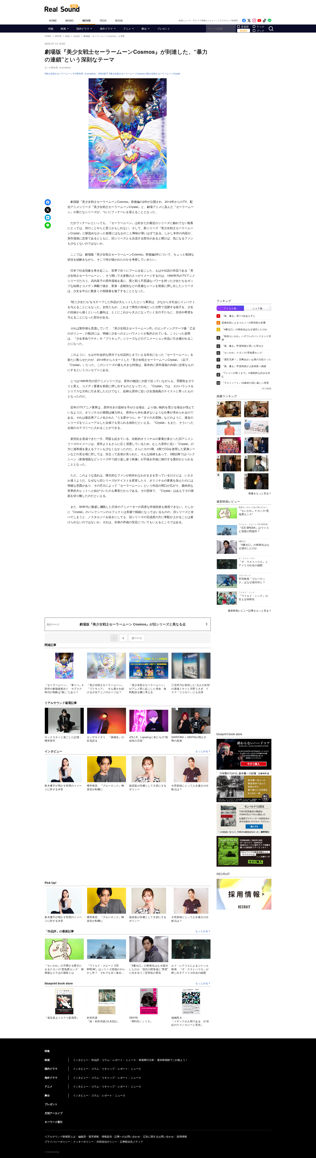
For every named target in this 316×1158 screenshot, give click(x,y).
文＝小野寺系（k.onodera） (58, 67)
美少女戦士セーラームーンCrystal (163, 73)
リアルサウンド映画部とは (60, 1136)
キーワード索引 (54, 1122)
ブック (260, 30)
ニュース (131, 1060)
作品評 (95, 1060)
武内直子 (103, 73)
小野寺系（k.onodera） (85, 73)
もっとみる (201, 751)
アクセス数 (230, 308)
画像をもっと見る (258, 493)
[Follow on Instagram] (254, 20)
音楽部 (245, 26)
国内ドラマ (82, 28)
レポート (117, 1060)
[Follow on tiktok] (264, 20)
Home (53, 20)
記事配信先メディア (131, 1141)
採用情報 (182, 1136)
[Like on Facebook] (244, 20)
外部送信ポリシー (107, 1141)
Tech (102, 20)
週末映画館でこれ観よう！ (172, 1060)
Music (69, 20)
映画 (63, 28)
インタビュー (80, 1060)
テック (260, 26)
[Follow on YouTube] (259, 20)
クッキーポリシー (83, 1141)
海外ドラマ (106, 28)
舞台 (144, 28)
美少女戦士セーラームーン (59, 73)
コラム (106, 1060)
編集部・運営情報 (88, 1136)
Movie (86, 20)
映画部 (243, 30)
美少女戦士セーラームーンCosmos (127, 73)
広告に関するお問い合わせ (158, 1136)
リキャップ (108, 1068)
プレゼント (163, 28)
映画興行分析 (146, 1060)
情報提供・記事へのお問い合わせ (121, 1136)
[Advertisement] (182, 8)
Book (119, 20)
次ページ (137, 638)
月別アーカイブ (54, 1113)
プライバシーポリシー (57, 1141)
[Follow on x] (249, 20)
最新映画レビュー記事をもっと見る (248, 610)
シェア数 (258, 308)
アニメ (127, 28)
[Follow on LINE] (269, 20)
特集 (50, 28)
